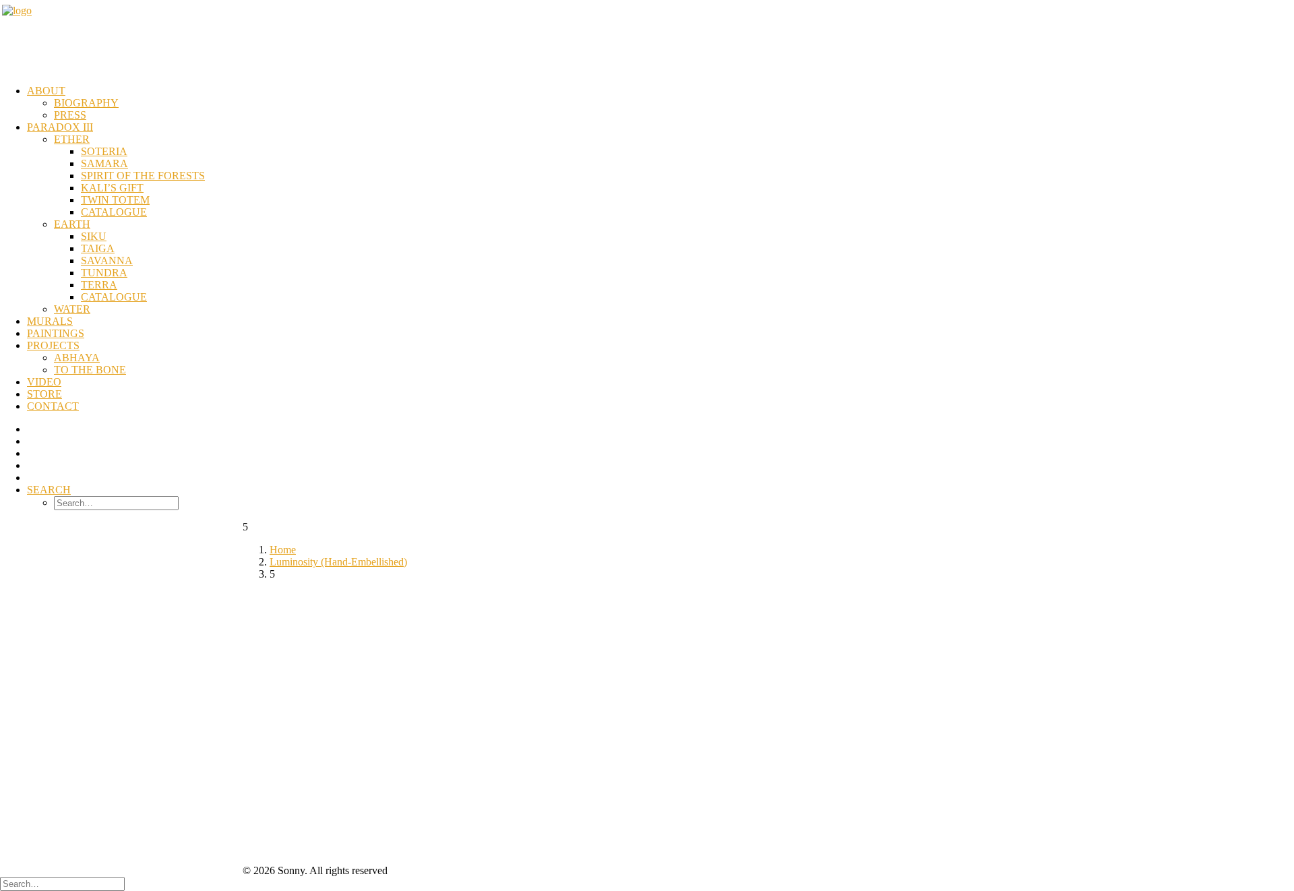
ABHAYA (77, 357)
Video (44, 382)
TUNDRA (104, 272)
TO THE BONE (90, 369)
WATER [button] (72, 309)
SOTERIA (104, 151)
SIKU (93, 236)
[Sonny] (647, 38)
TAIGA (98, 248)
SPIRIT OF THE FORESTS (143, 175)
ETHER (72, 139)
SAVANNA (107, 260)
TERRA (99, 284)
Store (44, 394)
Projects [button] (53, 345)
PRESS (70, 115)
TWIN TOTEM (115, 200)
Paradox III (60, 127)
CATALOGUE (114, 212)
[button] (49, 489)
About (46, 90)
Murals (50, 321)
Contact (53, 406)
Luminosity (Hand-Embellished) (338, 561)
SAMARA (104, 163)
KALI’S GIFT (112, 187)
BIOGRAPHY (86, 103)
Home (283, 549)
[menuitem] (660, 103)
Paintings (55, 333)
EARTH (72, 224)
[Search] (62, 883)
